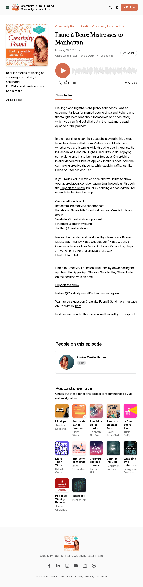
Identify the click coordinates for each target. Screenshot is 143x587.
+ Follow (129, 7)
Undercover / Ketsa (104, 242)
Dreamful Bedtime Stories (96, 462)
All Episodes (14, 100)
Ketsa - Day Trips (121, 246)
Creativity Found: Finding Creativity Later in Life (37, 7)
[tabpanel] (96, 217)
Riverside (93, 314)
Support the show (67, 285)
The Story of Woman (79, 460)
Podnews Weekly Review (61, 499)
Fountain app (84, 192)
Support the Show (72, 188)
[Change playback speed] (74, 83)
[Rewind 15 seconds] (59, 83)
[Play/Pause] (62, 70)
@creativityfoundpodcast (87, 206)
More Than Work (58, 462)
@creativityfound (80, 224)
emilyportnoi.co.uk (100, 251)
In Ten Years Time (128, 425)
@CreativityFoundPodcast (82, 293)
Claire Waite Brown (118, 237)
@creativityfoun (77, 228)
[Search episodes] (110, 7)
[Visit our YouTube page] (76, 566)
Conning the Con (112, 460)
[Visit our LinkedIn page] (58, 566)
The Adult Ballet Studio (96, 425)
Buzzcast (78, 495)
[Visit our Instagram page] (67, 566)
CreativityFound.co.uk (70, 201)
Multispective (64, 421)
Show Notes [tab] (63, 95)
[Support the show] (116, 7)
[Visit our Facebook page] (49, 566)
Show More (14, 91)
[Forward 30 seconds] (66, 83)
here (90, 277)
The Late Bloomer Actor (112, 425)
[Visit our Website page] (85, 566)
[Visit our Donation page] (94, 566)
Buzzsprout (127, 314)
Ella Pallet (71, 255)
